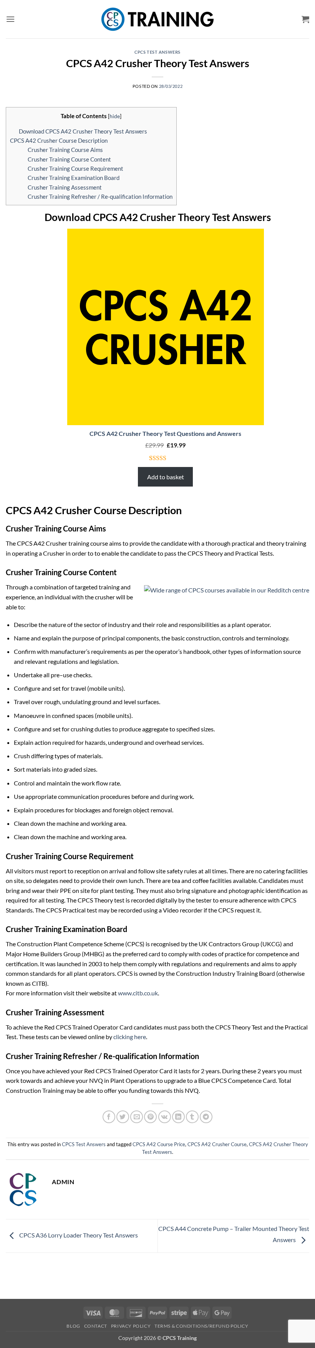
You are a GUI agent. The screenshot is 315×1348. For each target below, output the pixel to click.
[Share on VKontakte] (164, 1116)
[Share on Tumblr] (192, 1116)
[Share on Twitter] (122, 1116)
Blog (73, 1326)
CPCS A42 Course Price (159, 1144)
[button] (10, 19)
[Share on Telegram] (206, 1116)
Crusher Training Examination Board (73, 177)
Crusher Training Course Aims (65, 149)
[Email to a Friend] (136, 1116)
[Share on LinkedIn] (178, 1116)
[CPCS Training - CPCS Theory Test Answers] (157, 19)
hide (114, 116)
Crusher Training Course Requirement (75, 168)
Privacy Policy (131, 1326)
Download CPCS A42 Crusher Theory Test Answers (83, 131)
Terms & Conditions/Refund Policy (201, 1326)
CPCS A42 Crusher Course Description (59, 140)
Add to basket (165, 476)
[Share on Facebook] (109, 1116)
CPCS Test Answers (157, 51)
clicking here (129, 1036)
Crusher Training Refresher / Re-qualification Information (100, 196)
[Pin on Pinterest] (150, 1116)
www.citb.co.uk (138, 993)
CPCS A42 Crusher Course (217, 1144)
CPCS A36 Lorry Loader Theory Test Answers (78, 1235)
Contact (95, 1326)
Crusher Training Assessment (65, 187)
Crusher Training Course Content (69, 159)
